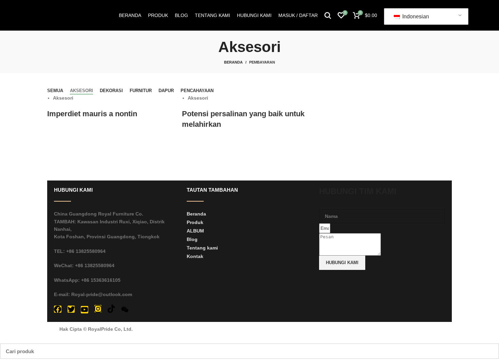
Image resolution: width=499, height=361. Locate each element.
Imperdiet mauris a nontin (92, 113)
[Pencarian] (327, 15)
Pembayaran (262, 62)
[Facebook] (57, 309)
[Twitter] (71, 309)
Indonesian (415, 16)
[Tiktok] (111, 308)
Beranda (233, 62)
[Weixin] (125, 309)
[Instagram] (98, 308)
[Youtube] (84, 309)
